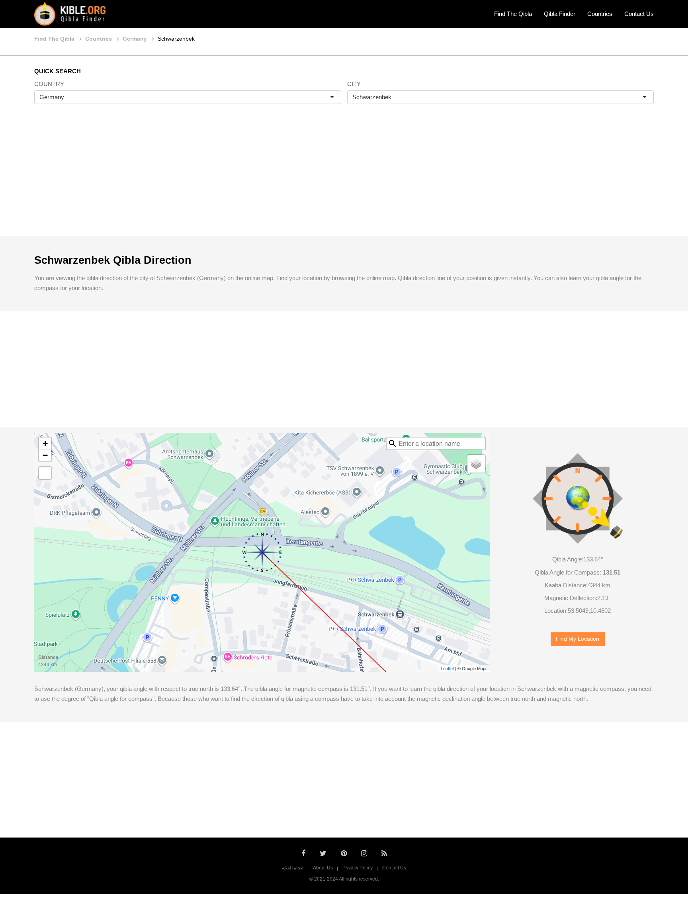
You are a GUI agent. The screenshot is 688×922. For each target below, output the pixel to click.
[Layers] (476, 464)
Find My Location (577, 639)
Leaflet (447, 668)
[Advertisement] (344, 178)
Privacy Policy (357, 868)
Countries (599, 13)
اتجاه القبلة (292, 868)
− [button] (45, 455)
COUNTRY (49, 83)
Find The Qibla (513, 13)
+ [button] (45, 443)
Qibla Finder (559, 13)
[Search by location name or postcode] (393, 443)
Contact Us (639, 13)
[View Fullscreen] (45, 473)
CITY (354, 83)
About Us (323, 868)
